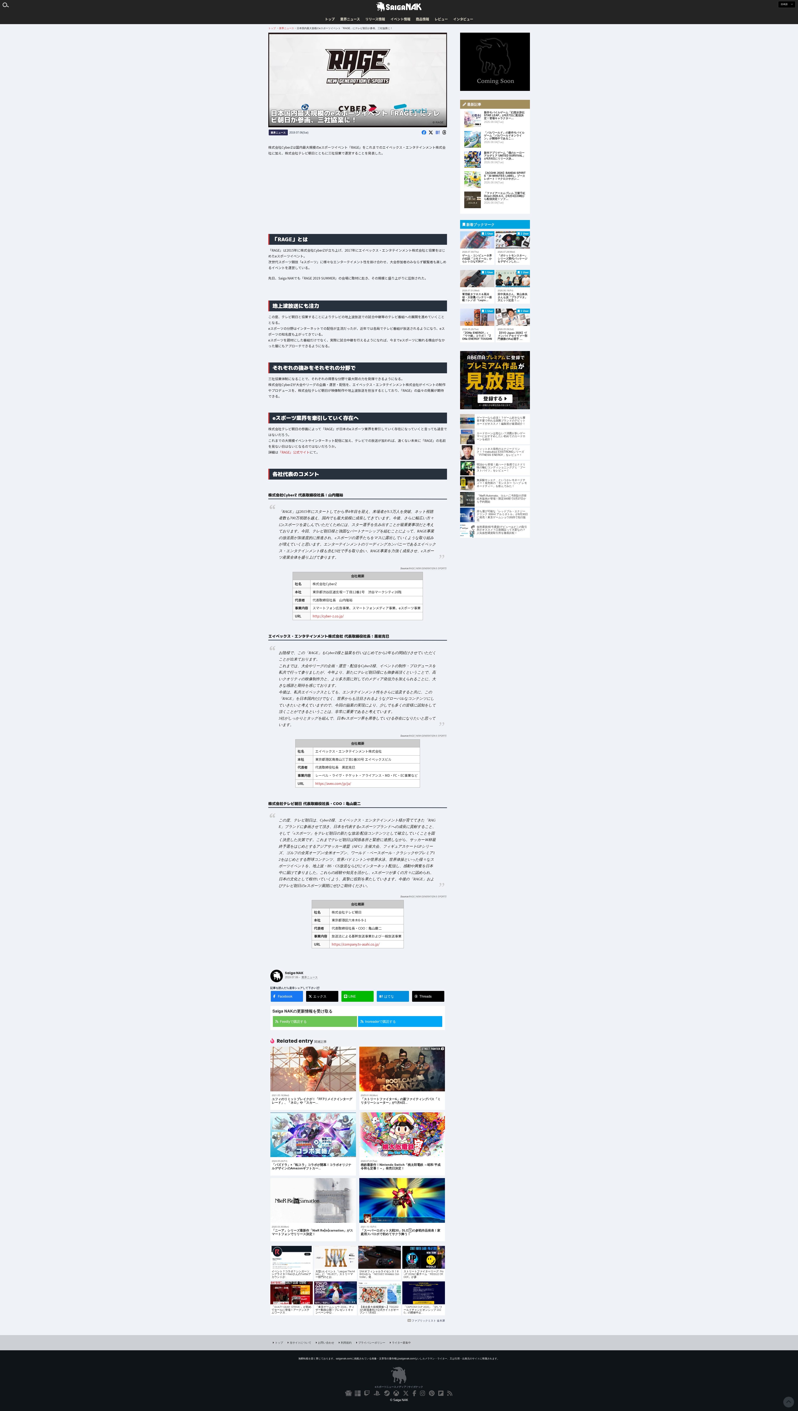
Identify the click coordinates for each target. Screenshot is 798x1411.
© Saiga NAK (399, 1400)
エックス (319, 996)
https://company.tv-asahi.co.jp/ (355, 944)
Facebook (285, 996)
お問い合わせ (326, 1342)
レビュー (441, 18)
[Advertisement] (357, 198)
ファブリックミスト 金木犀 (428, 1320)
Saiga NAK (399, 7)
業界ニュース (350, 18)
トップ (330, 18)
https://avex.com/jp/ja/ (333, 783)
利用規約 (346, 1342)
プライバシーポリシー (371, 1342)
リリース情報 (375, 18)
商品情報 (422, 18)
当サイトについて (300, 1342)
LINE (352, 996)
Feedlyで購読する (293, 1021)
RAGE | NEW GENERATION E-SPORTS (427, 568)
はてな (386, 996)
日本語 (784, 4)
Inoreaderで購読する (380, 1021)
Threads (425, 996)
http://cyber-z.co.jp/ (328, 615)
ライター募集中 (401, 1342)
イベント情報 (400, 18)
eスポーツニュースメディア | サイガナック (399, 1387)
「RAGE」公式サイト (294, 452)
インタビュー (463, 18)
